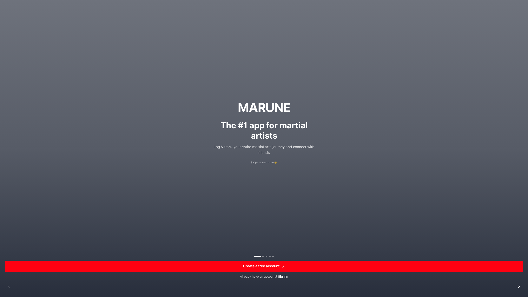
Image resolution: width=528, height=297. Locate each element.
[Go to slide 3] (266, 256)
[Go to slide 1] (257, 256)
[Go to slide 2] (263, 256)
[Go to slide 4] (270, 256)
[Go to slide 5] (273, 256)
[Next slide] (519, 286)
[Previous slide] (9, 286)
